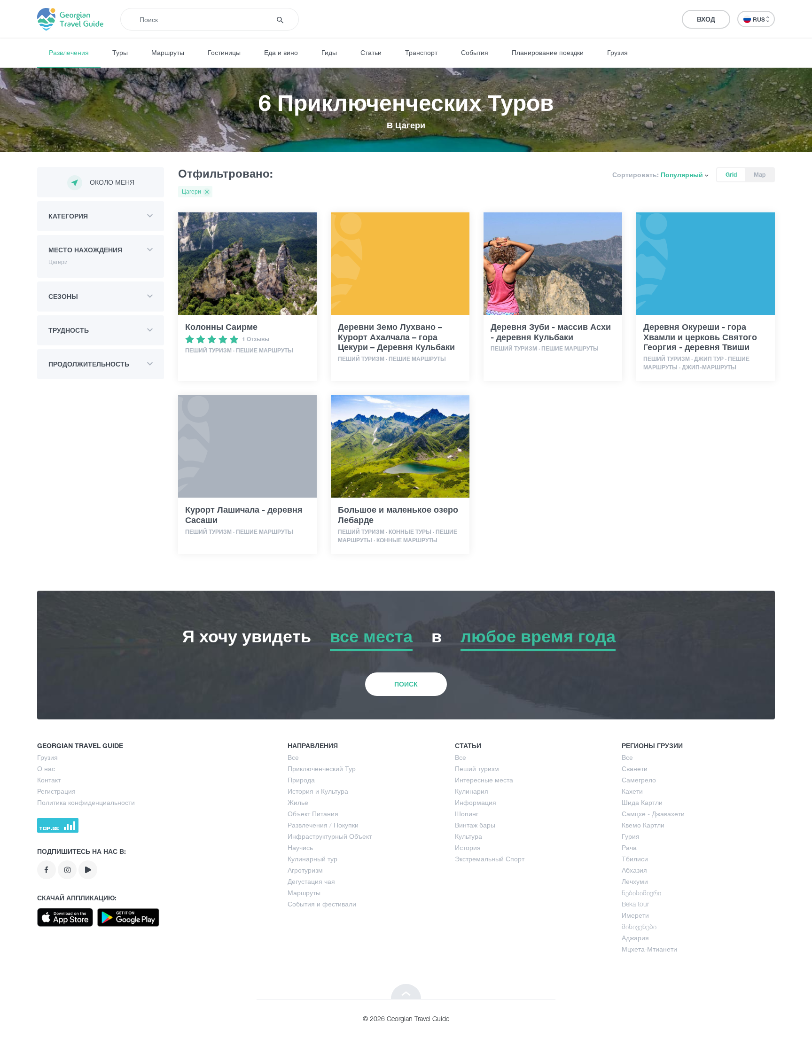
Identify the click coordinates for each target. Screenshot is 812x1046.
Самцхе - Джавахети (653, 814)
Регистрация (56, 791)
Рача (629, 847)
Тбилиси (635, 859)
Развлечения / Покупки (323, 825)
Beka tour (635, 904)
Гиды (329, 52)
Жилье (298, 802)
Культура (468, 836)
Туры (120, 52)
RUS (759, 19)
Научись (300, 847)
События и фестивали (322, 904)
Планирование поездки (548, 52)
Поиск (406, 684)
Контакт (49, 780)
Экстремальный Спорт (489, 859)
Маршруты (167, 52)
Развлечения (69, 52)
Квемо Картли (643, 825)
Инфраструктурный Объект (330, 836)
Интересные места (484, 780)
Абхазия (634, 870)
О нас (46, 769)
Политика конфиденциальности (86, 802)
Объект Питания (313, 814)
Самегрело (639, 780)
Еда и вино (281, 52)
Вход (706, 19)
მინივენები (639, 926)
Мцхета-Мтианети (649, 949)
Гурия (631, 836)
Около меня (112, 182)
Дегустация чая (311, 881)
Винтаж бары (475, 825)
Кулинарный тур (312, 859)
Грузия (617, 52)
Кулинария (471, 791)
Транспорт (421, 52)
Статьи (371, 52)
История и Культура (318, 791)
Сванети (635, 769)
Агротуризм (305, 870)
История (468, 847)
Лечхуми (635, 881)
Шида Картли (642, 802)
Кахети (632, 791)
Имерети (635, 915)
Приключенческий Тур (322, 769)
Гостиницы (224, 52)
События (474, 52)
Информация (475, 802)
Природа (301, 780)
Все (293, 757)
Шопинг (466, 814)
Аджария (635, 938)
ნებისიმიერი (641, 893)
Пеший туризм (477, 769)
